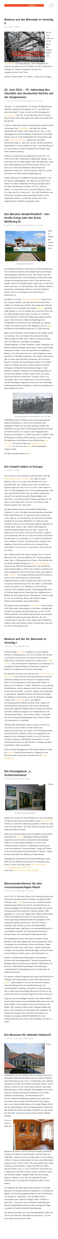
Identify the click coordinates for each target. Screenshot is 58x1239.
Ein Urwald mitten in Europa (23, 466)
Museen (27, 779)
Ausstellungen (19, 646)
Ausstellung (19, 700)
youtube (10, 752)
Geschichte (38, 101)
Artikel (48, 326)
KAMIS (7, 982)
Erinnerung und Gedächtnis (25, 101)
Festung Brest (9, 115)
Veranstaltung (9, 64)
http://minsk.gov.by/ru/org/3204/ (26, 870)
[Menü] (50, 5)
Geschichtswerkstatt (17, 140)
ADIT (19, 902)
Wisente (13, 575)
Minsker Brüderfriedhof (31, 299)
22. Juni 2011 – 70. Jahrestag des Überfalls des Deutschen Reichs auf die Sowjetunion (28, 93)
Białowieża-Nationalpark (40, 563)
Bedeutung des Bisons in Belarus (17, 479)
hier (29, 454)
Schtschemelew (47, 821)
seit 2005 (21, 652)
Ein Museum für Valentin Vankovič (27, 1034)
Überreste (40, 308)
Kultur (18, 27)
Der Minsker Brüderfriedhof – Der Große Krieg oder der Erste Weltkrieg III (27, 217)
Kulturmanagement (21, 891)
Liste (30, 446)
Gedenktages (24, 128)
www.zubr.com (35, 606)
